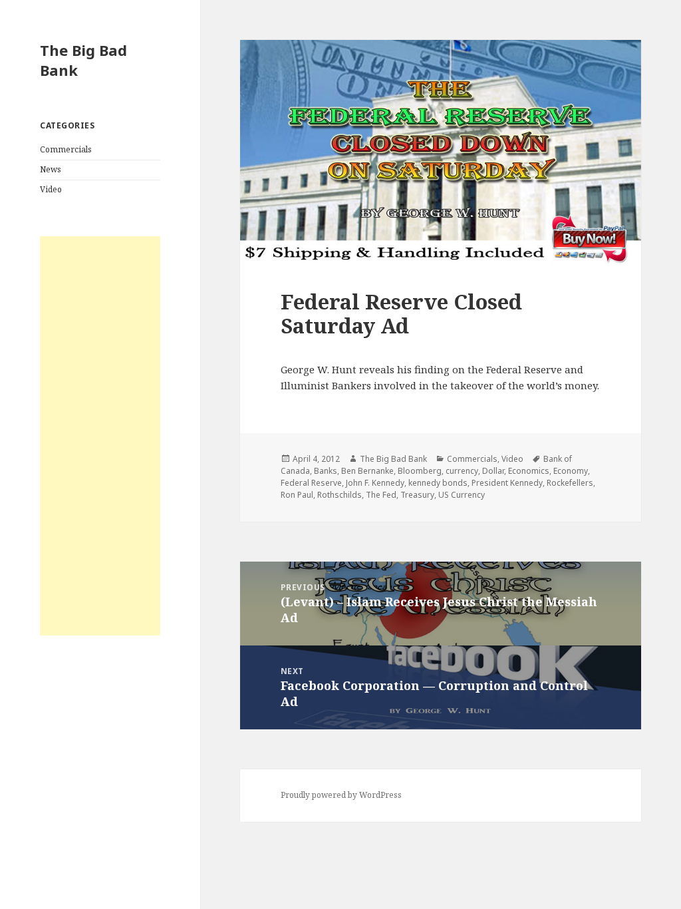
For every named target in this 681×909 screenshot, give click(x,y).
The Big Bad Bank (83, 60)
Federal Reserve (311, 482)
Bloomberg (420, 470)
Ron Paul (297, 494)
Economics (528, 470)
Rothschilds (339, 494)
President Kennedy (507, 482)
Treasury (417, 494)
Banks (325, 470)
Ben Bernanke (367, 470)
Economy (570, 470)
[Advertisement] (100, 436)
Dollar (493, 470)
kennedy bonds (438, 482)
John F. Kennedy (375, 482)
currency (462, 470)
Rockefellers (570, 482)
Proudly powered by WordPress (341, 795)
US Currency (461, 494)
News (50, 169)
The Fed (381, 494)
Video (51, 189)
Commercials (66, 149)
